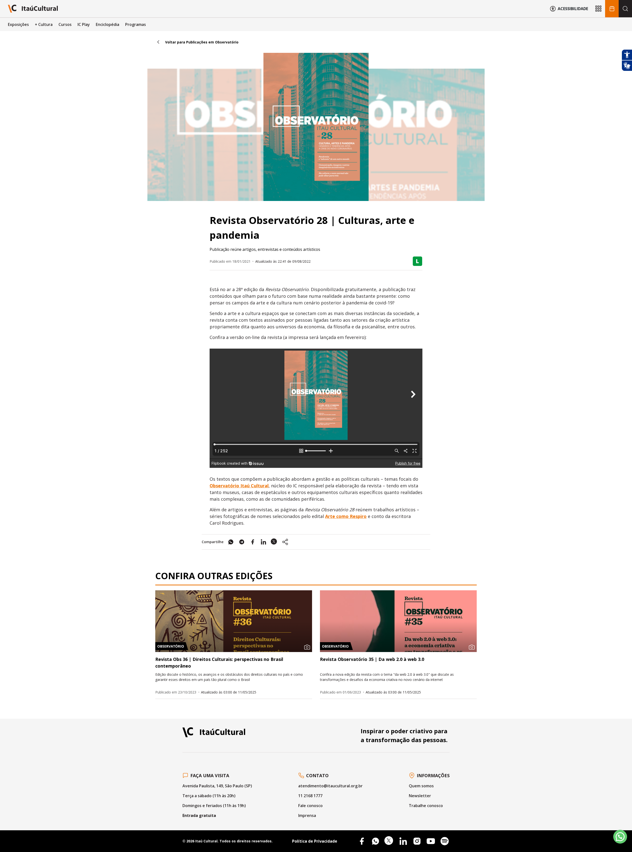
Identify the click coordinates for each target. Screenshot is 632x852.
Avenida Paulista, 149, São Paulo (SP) (217, 786)
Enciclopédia (107, 24)
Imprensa (307, 815)
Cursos (65, 24)
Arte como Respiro (346, 516)
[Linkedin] (403, 841)
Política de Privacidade (314, 841)
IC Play (84, 24)
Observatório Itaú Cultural (239, 486)
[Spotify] (445, 841)
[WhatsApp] (375, 841)
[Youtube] (431, 841)
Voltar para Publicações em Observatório (201, 42)
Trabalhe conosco (426, 805)
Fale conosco (310, 805)
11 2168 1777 (310, 795)
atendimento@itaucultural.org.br (330, 786)
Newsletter (420, 795)
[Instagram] (417, 841)
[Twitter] (389, 841)
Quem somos (421, 786)
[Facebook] (362, 841)
